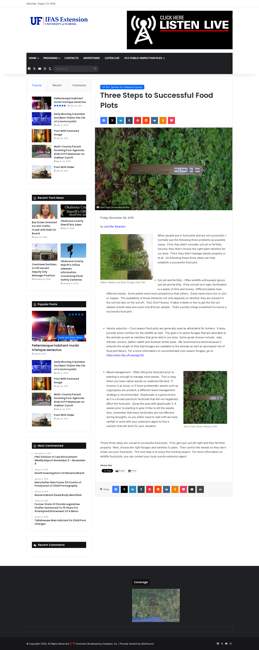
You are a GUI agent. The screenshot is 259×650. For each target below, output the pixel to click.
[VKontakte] (154, 120)
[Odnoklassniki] (162, 120)
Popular (37, 85)
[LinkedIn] (120, 120)
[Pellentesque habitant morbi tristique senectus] (41, 103)
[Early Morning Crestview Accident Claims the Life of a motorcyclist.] (41, 118)
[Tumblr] (129, 120)
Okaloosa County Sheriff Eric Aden (72, 222)
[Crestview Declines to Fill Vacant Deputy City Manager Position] (44, 252)
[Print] (200, 489)
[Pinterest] (137, 120)
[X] (112, 120)
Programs (50, 57)
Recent (57, 85)
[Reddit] (146, 120)
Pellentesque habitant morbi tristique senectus (70, 100)
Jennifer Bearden (115, 226)
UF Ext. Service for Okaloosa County (122, 87)
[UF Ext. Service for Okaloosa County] (59, 20)
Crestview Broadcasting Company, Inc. (97, 643)
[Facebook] (103, 120)
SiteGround (147, 643)
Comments (79, 85)
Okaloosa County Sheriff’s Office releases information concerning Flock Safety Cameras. (72, 270)
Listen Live (112, 57)
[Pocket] (171, 120)
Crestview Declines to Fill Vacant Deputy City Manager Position (44, 270)
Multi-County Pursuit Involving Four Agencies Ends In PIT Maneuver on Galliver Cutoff (69, 152)
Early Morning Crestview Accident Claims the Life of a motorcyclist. (69, 117)
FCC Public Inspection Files (143, 57)
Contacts (71, 57)
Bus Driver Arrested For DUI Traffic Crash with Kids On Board (44, 228)
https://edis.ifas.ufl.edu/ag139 (124, 355)
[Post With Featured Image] (41, 135)
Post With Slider (64, 167)
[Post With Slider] (41, 172)
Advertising (91, 57)
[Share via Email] (191, 489)
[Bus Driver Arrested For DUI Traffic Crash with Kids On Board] (44, 211)
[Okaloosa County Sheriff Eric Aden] (73, 210)
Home (32, 57)
